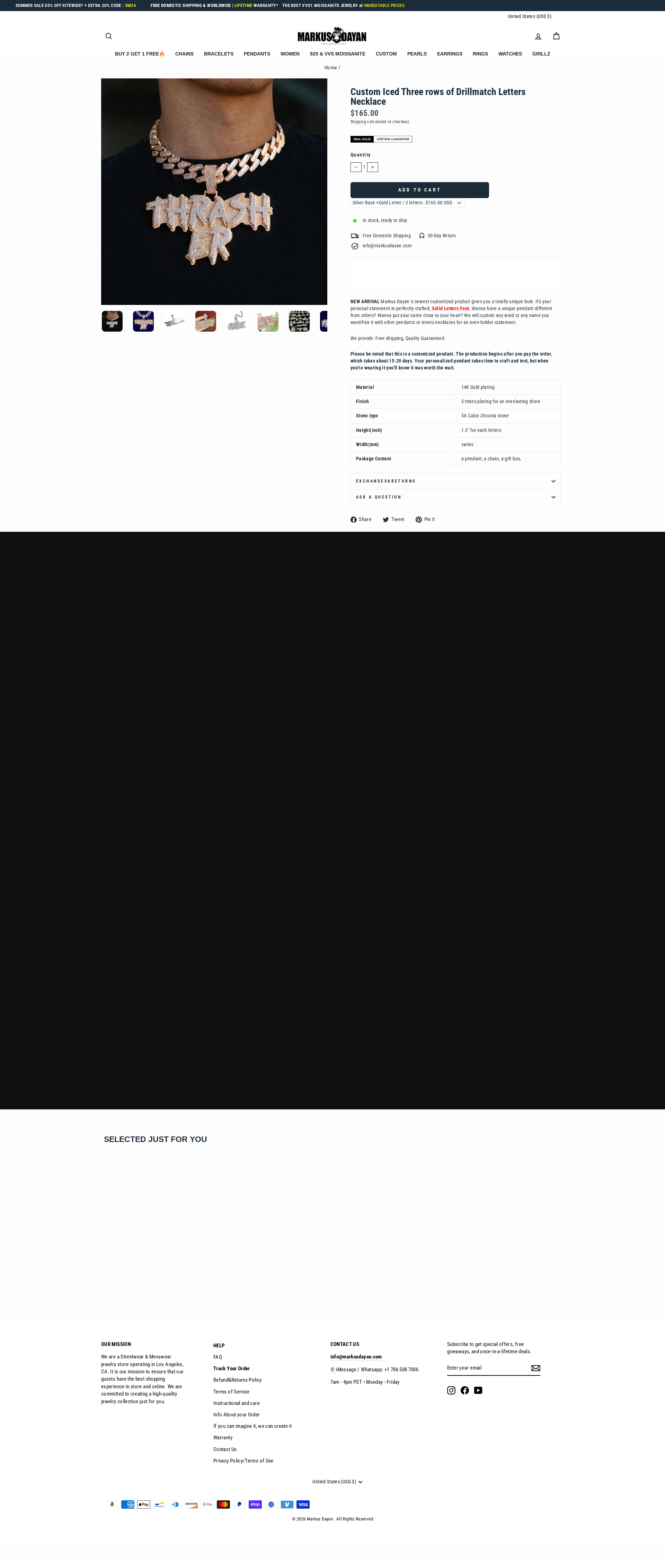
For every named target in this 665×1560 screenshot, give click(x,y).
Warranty (222, 1437)
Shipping (358, 121)
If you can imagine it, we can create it (252, 1426)
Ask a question (378, 497)
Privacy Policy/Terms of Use (243, 1461)
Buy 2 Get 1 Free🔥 (140, 54)
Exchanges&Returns (386, 481)
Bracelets (218, 54)
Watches (510, 54)
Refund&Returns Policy (237, 1380)
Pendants (257, 54)
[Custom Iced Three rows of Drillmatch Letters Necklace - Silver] (114, 1282)
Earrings (449, 54)
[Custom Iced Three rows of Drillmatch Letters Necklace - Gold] (105, 1282)
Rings (480, 54)
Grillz (541, 54)
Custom (386, 54)
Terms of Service (231, 1392)
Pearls (417, 54)
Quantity (361, 155)
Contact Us (225, 1449)
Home (331, 68)
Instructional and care (236, 1403)
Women (290, 54)
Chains (184, 54)
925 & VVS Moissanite (337, 54)
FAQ (217, 1357)
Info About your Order (236, 1415)
